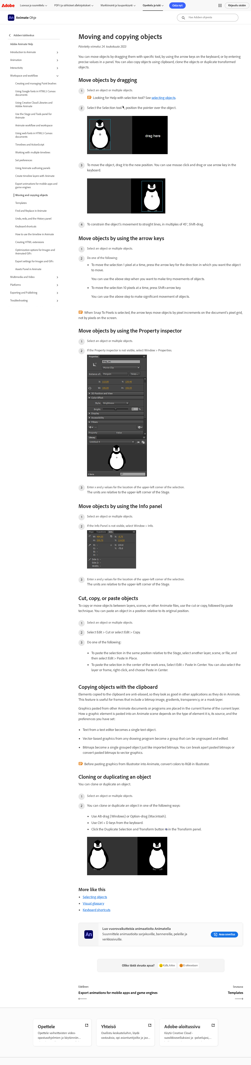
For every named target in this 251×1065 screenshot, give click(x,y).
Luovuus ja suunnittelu (32, 5)
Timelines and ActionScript (29, 144)
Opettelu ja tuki (152, 5)
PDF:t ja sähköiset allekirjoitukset (72, 5)
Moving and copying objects (31, 195)
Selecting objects (95, 897)
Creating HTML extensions (29, 242)
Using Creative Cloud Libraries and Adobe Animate (33, 104)
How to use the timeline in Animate (34, 234)
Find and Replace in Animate (31, 210)
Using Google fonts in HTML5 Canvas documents (35, 93)
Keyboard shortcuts (25, 226)
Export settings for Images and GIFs (34, 261)
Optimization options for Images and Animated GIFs (35, 251)
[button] (220, 5)
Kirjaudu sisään (237, 5)
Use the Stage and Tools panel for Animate (33, 115)
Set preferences (23, 160)
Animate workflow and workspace (34, 125)
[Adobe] (8, 5)
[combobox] (207, 18)
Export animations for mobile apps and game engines (36, 185)
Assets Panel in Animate (28, 269)
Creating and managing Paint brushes (35, 83)
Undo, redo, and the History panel (33, 218)
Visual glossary (93, 903)
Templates (21, 203)
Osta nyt (177, 5)
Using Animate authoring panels (32, 168)
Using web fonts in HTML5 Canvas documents (33, 135)
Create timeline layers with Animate (35, 176)
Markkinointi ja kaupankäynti (117, 5)
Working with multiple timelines (32, 152)
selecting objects (164, 98)
